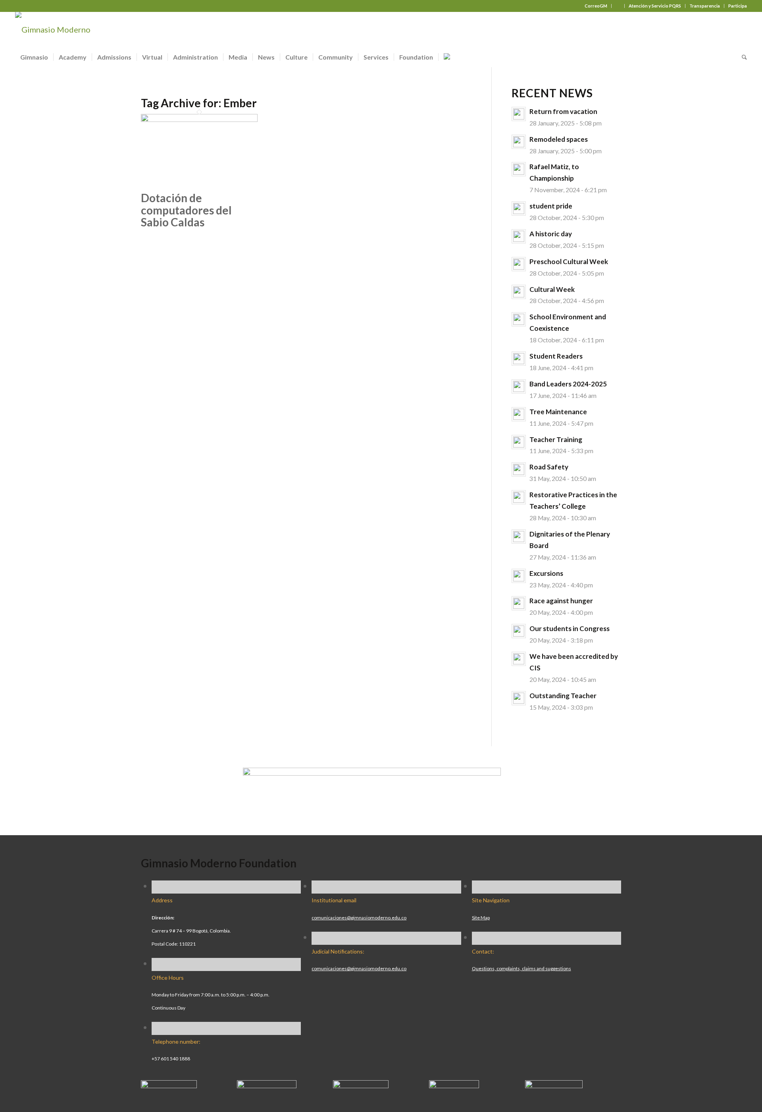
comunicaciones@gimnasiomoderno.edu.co (359, 918)
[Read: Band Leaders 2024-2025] (519, 386)
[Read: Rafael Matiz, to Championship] (519, 169)
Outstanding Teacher (563, 695)
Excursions (546, 573)
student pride (550, 206)
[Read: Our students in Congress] (519, 631)
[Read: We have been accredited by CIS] (519, 659)
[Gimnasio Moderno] (52, 29)
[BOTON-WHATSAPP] (554, 1085)
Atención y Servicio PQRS (655, 5)
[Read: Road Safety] (519, 469)
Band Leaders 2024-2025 (568, 384)
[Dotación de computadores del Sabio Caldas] (199, 119)
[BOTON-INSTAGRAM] (266, 1085)
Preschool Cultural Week (568, 261)
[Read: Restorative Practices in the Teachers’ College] (519, 497)
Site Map (481, 918)
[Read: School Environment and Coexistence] (519, 319)
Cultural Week (552, 289)
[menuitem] (596, 6)
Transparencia (704, 5)
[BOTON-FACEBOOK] (169, 1085)
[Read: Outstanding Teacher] (519, 698)
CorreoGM (596, 5)
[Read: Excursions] (519, 576)
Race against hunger (561, 601)
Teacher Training (555, 439)
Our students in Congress (569, 628)
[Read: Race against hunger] (519, 603)
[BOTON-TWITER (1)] (454, 1085)
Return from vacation (563, 111)
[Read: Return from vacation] (519, 114)
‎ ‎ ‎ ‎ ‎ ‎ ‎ (618, 5)
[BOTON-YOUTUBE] (361, 1085)
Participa (737, 5)
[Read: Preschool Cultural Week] (519, 264)
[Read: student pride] (519, 208)
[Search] (742, 57)
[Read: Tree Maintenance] (519, 414)
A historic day (550, 234)
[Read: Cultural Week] (519, 292)
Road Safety (548, 467)
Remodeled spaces (558, 139)
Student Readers (556, 356)
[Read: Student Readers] (519, 358)
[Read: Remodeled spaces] (519, 142)
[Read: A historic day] (519, 236)
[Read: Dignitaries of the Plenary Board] (519, 536)
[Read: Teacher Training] (519, 442)
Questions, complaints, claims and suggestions (521, 968)
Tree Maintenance (558, 411)
